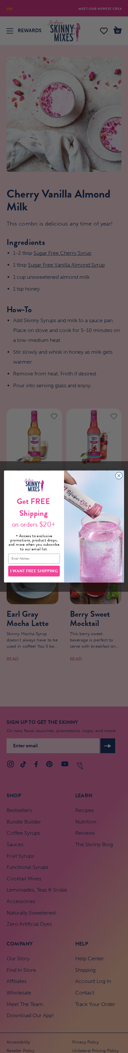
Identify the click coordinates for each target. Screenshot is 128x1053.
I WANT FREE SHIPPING (34, 571)
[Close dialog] (119, 475)
